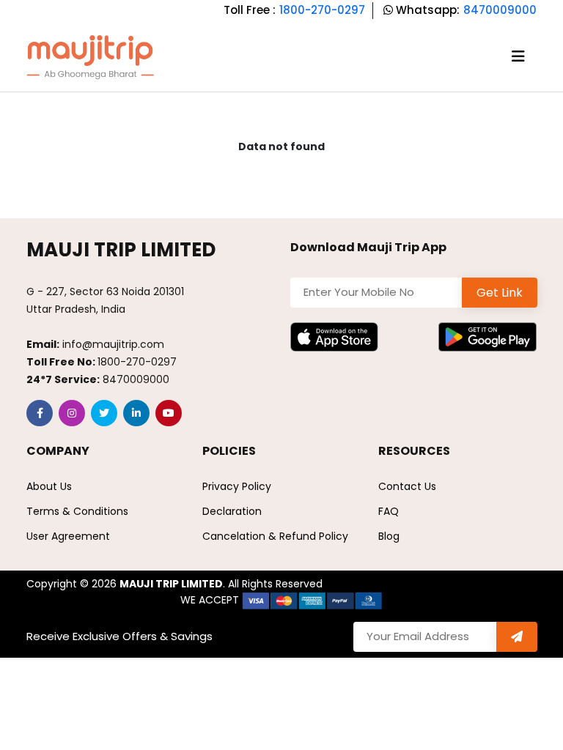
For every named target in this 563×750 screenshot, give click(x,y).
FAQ (388, 511)
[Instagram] (72, 413)
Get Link (499, 292)
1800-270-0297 (322, 10)
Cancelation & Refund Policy (275, 536)
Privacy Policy (236, 486)
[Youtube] (168, 413)
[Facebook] (39, 413)
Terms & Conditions (77, 511)
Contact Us (407, 486)
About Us (49, 486)
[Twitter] (104, 413)
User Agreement (68, 536)
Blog (389, 536)
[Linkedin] (136, 413)
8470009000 (500, 10)
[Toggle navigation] (518, 56)
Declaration (232, 511)
